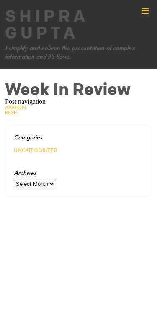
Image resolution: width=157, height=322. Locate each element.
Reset (12, 112)
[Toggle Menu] (145, 11)
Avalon (15, 107)
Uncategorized (35, 150)
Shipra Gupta (47, 25)
